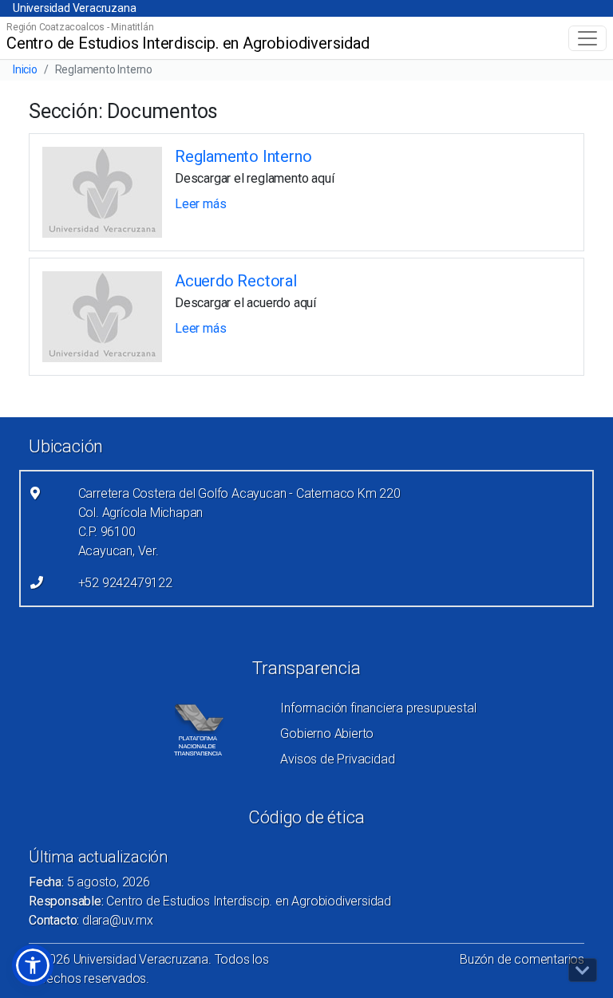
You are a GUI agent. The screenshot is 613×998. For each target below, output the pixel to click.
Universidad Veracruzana (74, 8)
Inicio (25, 69)
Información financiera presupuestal (378, 708)
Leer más (200, 203)
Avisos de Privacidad (337, 759)
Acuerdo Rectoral (236, 280)
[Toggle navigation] (587, 38)
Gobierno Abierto (327, 733)
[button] (32, 965)
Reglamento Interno (243, 156)
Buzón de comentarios (522, 959)
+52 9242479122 (125, 582)
